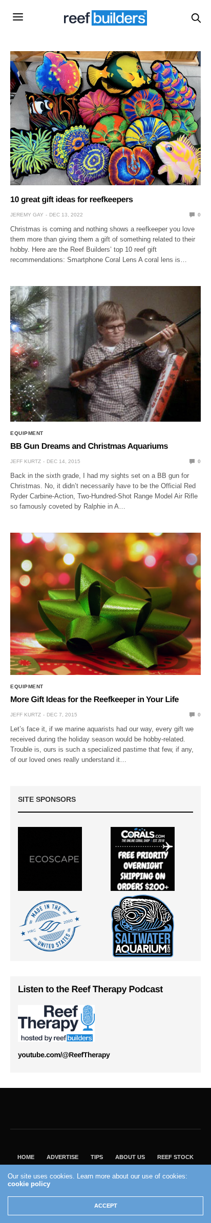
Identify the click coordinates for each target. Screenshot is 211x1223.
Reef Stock (175, 1157)
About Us (130, 1157)
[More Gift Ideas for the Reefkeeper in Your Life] (105, 604)
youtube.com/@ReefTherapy (64, 1055)
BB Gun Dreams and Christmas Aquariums (89, 446)
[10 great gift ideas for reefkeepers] (105, 118)
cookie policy (29, 1184)
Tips (97, 1157)
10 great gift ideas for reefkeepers (72, 199)
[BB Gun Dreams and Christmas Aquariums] (105, 354)
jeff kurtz (25, 461)
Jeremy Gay (27, 214)
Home (25, 1157)
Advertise (62, 1157)
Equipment (27, 433)
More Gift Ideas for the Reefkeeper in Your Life (94, 699)
